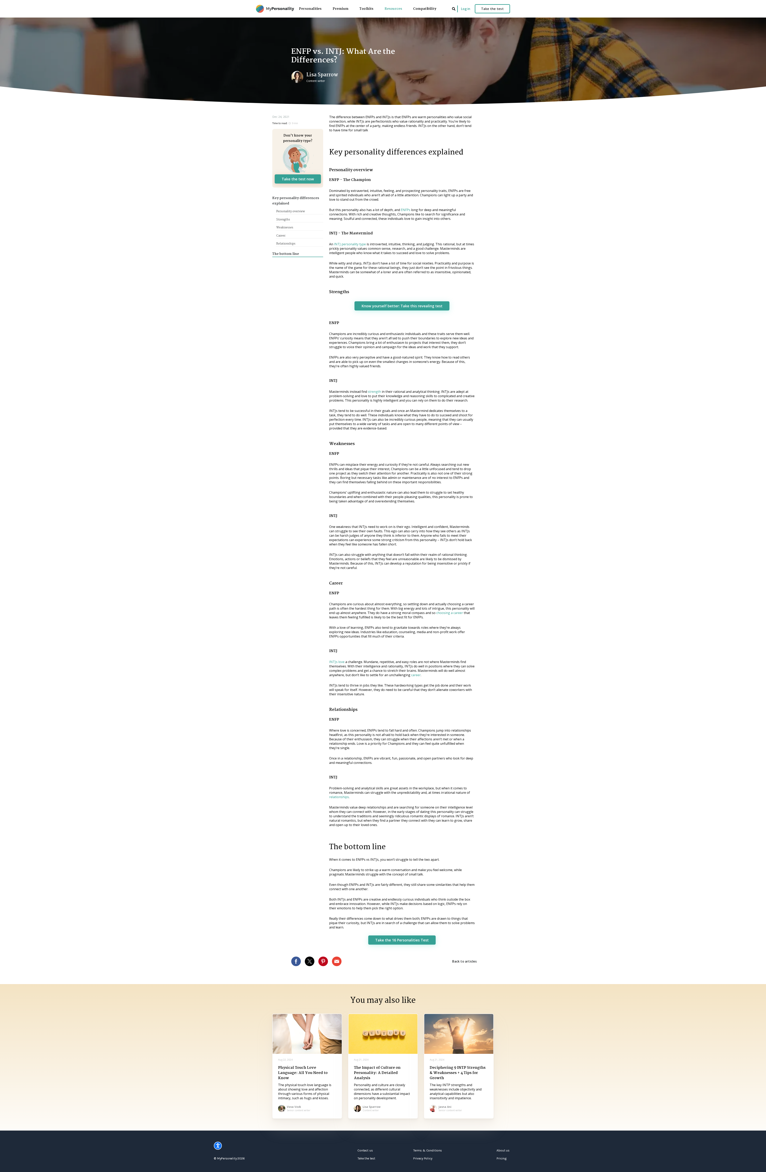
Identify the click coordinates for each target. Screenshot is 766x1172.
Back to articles (464, 961)
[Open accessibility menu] (218, 1146)
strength (374, 391)
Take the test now (298, 179)
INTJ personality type (350, 244)
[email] (338, 961)
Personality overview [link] (290, 211)
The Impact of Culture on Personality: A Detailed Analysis (377, 1073)
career (416, 675)
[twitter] (311, 961)
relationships (339, 797)
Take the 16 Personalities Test (402, 940)
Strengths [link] (283, 219)
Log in (465, 9)
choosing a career (449, 613)
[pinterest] (325, 961)
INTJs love (337, 662)
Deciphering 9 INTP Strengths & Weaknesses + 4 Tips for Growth (458, 1073)
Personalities (310, 9)
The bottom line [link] (285, 254)
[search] (453, 8)
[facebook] (298, 961)
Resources (393, 9)
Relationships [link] (285, 243)
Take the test (492, 9)
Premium (340, 9)
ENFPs (406, 210)
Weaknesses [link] (284, 227)
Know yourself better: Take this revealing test (401, 306)
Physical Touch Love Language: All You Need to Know (303, 1073)
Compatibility (424, 9)
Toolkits (366, 9)
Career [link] (280, 235)
